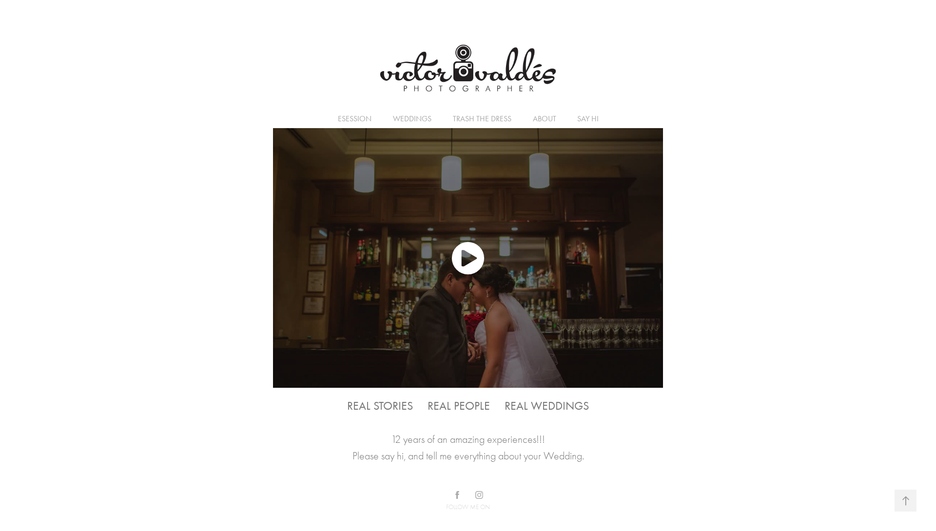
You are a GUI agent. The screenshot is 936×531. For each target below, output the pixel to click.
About (544, 118)
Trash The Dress (482, 118)
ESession (354, 118)
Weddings (412, 118)
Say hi (588, 118)
